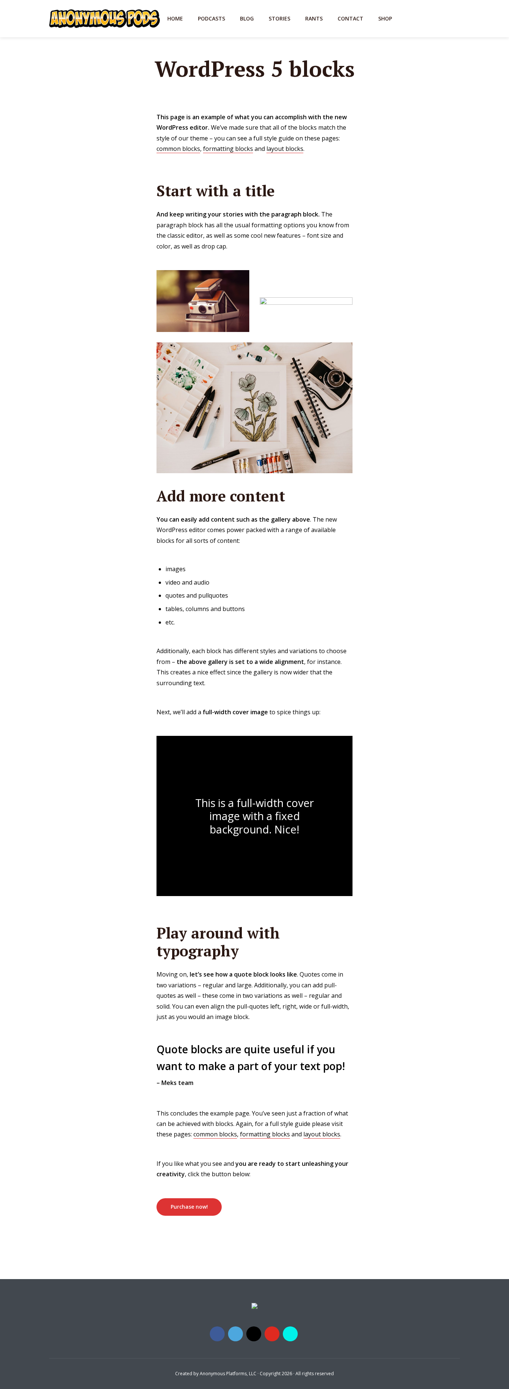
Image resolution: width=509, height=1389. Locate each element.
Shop (385, 18)
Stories (279, 18)
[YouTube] (272, 1333)
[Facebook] (217, 1333)
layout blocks (284, 149)
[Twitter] (235, 1333)
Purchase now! (189, 1206)
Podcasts (211, 18)
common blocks (178, 149)
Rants (314, 18)
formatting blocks (228, 149)
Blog (247, 18)
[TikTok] (290, 1333)
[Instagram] (253, 1333)
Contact (350, 18)
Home (175, 18)
